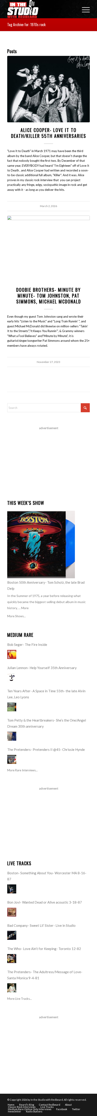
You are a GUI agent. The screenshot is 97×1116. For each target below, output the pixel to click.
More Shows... (16, 616)
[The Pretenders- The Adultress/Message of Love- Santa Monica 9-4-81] (11, 987)
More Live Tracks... (19, 998)
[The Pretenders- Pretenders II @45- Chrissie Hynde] (11, 759)
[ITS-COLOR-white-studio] (40, 9)
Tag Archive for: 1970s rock (26, 24)
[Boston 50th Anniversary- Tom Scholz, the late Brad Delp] (41, 544)
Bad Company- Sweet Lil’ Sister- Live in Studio (41, 925)
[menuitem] (83, 9)
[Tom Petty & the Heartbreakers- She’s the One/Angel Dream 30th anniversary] (11, 736)
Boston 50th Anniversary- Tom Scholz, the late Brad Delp (46, 585)
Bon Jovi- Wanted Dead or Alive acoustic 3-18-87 (44, 902)
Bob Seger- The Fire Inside (27, 644)
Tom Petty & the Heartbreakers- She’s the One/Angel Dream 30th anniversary (46, 723)
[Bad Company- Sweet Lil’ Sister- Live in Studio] (11, 935)
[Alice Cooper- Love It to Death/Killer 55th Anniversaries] (48, 89)
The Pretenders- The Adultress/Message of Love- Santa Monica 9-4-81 (44, 975)
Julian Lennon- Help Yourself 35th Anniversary (42, 668)
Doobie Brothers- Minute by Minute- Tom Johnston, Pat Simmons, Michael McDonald (48, 295)
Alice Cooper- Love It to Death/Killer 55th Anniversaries (48, 133)
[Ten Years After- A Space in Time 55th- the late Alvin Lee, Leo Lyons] (11, 706)
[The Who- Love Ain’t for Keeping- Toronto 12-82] (11, 958)
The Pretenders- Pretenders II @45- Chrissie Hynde (46, 749)
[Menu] (83, 9)
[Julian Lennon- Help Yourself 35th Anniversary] (11, 677)
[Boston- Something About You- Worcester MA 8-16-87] (11, 888)
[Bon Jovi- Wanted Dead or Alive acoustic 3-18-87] (11, 912)
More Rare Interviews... (22, 770)
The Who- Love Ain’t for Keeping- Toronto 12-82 (44, 949)
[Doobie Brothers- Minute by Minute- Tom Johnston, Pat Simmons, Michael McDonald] (48, 249)
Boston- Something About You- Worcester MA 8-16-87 (46, 876)
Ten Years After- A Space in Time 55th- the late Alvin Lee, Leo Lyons (46, 694)
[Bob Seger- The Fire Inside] (11, 654)
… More (23, 608)
